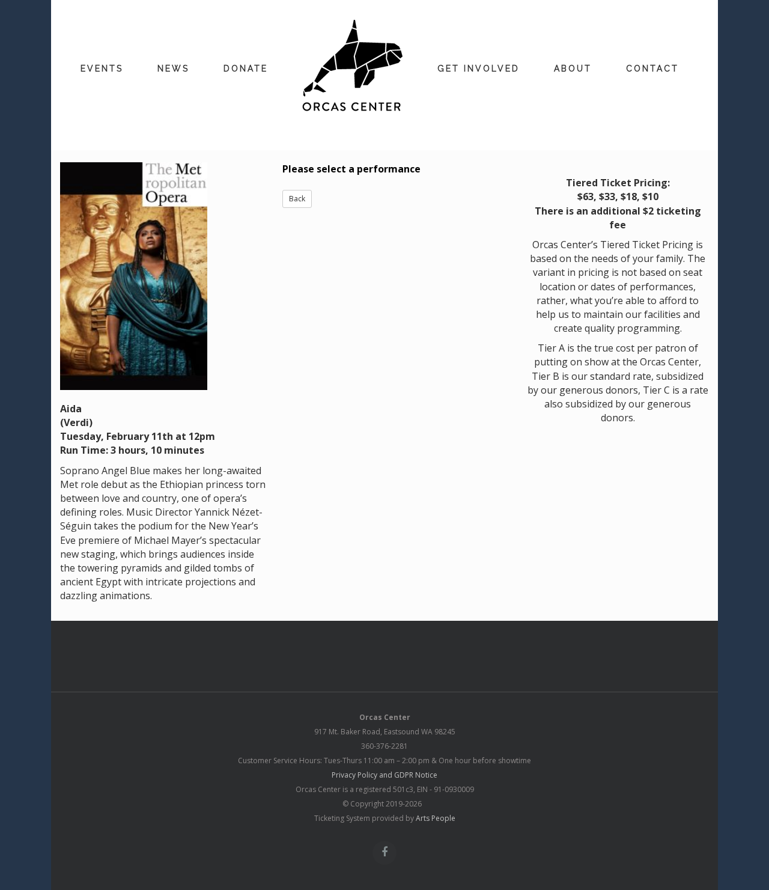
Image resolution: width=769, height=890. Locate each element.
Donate (245, 68)
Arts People (435, 818)
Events (102, 68)
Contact (652, 68)
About (573, 68)
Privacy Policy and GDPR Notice (384, 775)
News (173, 68)
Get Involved (478, 68)
